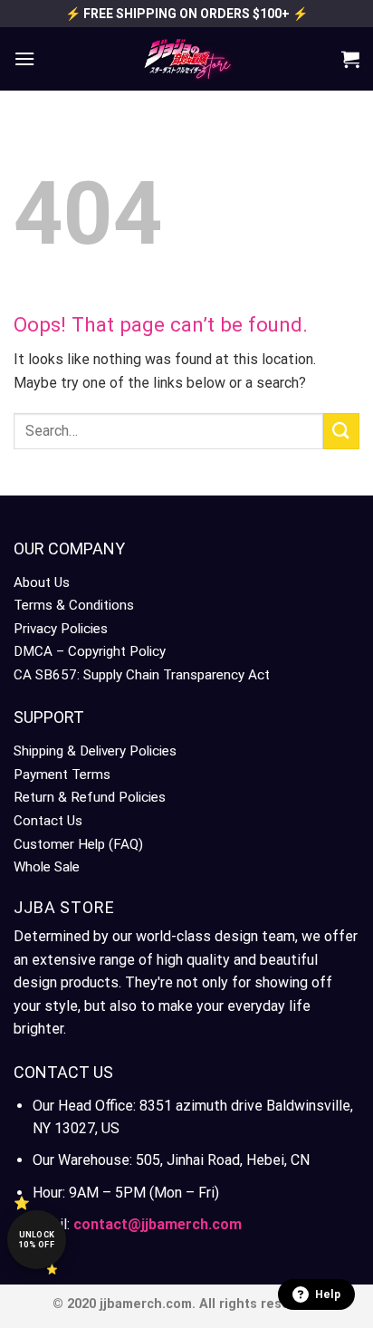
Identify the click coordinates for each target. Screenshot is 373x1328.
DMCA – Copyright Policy (90, 651)
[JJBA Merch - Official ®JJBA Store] (186, 59)
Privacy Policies (61, 629)
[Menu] (24, 58)
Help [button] (327, 1294)
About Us (42, 582)
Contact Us (48, 821)
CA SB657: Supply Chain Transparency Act (142, 675)
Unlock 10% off (37, 1239)
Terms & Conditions (74, 605)
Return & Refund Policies (90, 797)
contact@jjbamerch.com (157, 1224)
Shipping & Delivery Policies (95, 751)
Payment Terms (62, 774)
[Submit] (341, 430)
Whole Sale (47, 867)
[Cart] (350, 59)
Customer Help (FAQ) (78, 844)
